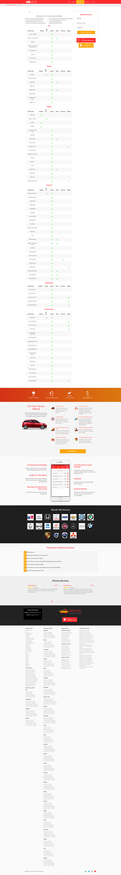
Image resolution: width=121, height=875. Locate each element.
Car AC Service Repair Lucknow (49, 778)
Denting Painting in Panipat (48, 843)
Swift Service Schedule (30, 672)
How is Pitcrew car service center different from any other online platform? (44, 567)
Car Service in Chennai (47, 660)
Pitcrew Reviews (60, 581)
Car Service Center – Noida (48, 827)
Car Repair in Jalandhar (47, 747)
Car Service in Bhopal (47, 642)
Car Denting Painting (29, 639)
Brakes (27, 652)
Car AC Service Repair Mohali (48, 797)
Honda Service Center (65, 635)
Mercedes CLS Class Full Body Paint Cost (86, 663)
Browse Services (85, 32)
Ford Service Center (65, 639)
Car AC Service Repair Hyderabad (49, 721)
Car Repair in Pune (46, 851)
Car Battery (28, 646)
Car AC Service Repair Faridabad (49, 683)
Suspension (28, 655)
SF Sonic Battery (29, 650)
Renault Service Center (65, 641)
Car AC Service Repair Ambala (31, 724)
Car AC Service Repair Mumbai (49, 807)
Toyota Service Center (65, 636)
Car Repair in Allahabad (30, 712)
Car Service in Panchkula (48, 831)
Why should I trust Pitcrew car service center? (37, 555)
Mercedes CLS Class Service (84, 630)
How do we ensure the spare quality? (35, 564)
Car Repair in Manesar (47, 785)
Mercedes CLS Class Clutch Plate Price (86, 635)
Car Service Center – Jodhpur (48, 760)
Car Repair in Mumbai (47, 804)
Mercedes (13, 5)
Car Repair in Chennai (47, 662)
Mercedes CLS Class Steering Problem (86, 651)
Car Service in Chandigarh (48, 651)
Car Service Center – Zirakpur (48, 865)
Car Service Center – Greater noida (49, 704)
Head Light (28, 657)
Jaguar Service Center (65, 653)
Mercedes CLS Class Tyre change (85, 657)
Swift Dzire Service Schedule (31, 673)
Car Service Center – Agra (30, 697)
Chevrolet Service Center (66, 640)
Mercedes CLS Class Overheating (85, 655)
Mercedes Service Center (66, 648)
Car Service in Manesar (47, 784)
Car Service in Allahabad (30, 710)
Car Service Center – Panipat (48, 846)
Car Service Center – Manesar (48, 789)
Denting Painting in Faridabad (49, 682)
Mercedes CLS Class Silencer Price (85, 656)
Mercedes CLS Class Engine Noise (85, 650)
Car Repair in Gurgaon (47, 709)
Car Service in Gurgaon (47, 708)
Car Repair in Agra (29, 693)
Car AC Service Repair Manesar (49, 788)
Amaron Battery (29, 648)
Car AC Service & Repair (30, 638)
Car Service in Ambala (30, 720)
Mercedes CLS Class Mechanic (84, 633)
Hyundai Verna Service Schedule (32, 679)
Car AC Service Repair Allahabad (31, 714)
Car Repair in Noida (47, 823)
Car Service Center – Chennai (48, 666)
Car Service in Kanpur (47, 765)
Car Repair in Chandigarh (48, 652)
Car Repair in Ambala (29, 721)
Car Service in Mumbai (47, 803)
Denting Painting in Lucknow (48, 777)
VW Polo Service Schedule (30, 682)
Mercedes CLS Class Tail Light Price (85, 660)
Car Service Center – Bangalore (49, 637)
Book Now (79, 1)
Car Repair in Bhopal (47, 643)
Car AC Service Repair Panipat (48, 845)
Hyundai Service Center (65, 633)
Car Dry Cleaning (29, 640)
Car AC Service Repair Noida (48, 826)
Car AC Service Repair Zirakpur (49, 864)
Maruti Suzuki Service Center (66, 632)
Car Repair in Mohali (47, 795)
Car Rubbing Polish (29, 642)
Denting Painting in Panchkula (49, 834)
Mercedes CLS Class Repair (84, 631)
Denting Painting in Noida (48, 824)
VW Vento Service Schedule (31, 684)
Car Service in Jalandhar (47, 746)
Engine (27, 660)
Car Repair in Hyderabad (48, 719)
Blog (69, 1)
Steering (27, 661)
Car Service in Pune (47, 850)
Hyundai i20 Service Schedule (31, 677)
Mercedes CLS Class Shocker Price (85, 639)
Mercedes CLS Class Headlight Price (86, 659)
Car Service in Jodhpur (47, 755)
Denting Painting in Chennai (48, 663)
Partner (73, 1)
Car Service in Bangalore (47, 632)
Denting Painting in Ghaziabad (49, 692)
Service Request (28, 630)
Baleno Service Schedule (30, 675)
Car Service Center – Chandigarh (49, 656)
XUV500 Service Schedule (30, 685)
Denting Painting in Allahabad (31, 713)
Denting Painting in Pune (48, 853)
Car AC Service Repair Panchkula (49, 835)
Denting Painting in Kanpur (48, 767)
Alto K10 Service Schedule (30, 671)
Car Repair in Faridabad (47, 681)
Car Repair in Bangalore (47, 633)
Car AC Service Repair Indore (48, 731)
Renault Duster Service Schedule (32, 681)
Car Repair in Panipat (47, 842)
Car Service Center (29, 634)
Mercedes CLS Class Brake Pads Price (86, 637)
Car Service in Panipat (47, 841)
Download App (28, 633)
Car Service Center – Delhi (48, 675)
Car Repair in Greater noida (48, 700)
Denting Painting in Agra (30, 694)
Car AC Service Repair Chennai (49, 664)
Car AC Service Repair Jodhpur (49, 759)
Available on (71, 619)
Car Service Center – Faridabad (49, 685)
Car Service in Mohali (47, 793)
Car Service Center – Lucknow (49, 779)
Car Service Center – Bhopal (48, 647)
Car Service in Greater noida (48, 698)
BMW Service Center (65, 647)
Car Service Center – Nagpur (48, 817)
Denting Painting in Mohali (48, 796)
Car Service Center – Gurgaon (48, 713)
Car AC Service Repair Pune (48, 854)
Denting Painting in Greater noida (49, 701)
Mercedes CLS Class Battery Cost (85, 644)
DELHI (56, 585)
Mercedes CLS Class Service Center (85, 661)
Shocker (27, 656)
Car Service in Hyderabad (48, 717)
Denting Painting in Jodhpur (48, 758)
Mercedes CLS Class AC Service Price (86, 648)
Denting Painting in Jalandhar (48, 748)
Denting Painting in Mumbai (48, 805)
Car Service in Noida (47, 822)
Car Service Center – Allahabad (31, 716)
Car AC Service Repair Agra (30, 695)
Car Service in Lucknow (47, 774)
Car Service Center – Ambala (31, 725)
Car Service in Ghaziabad (48, 689)
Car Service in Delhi (47, 670)
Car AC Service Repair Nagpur (48, 816)
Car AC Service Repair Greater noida (50, 702)
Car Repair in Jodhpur (47, 757)
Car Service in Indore (47, 727)
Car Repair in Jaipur (47, 738)
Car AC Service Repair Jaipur (48, 740)
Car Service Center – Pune (48, 855)
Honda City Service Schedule (31, 680)
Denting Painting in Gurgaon (48, 710)
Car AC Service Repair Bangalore (49, 636)
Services (87, 1)
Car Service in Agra (29, 691)
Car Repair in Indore (47, 728)
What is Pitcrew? (31, 552)
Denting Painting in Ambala (31, 722)
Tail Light (27, 659)
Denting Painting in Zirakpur (48, 862)
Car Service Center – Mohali (48, 798)
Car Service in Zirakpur (47, 860)
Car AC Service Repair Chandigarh (49, 655)
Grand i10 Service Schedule (31, 676)
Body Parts (28, 664)
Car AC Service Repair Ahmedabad (32, 705)
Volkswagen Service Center (66, 655)
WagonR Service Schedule (30, 669)
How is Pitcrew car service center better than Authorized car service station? (44, 561)
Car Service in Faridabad (47, 679)
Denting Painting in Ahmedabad (31, 703)
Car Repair (27, 637)
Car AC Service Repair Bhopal (48, 645)
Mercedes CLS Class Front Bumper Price (86, 640)
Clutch (27, 653)
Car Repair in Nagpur (47, 813)
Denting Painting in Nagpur (48, 815)
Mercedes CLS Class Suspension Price (86, 638)
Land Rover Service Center (66, 652)
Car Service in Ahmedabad (30, 701)
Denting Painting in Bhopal (48, 644)
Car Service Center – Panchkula (49, 836)
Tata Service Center (65, 637)
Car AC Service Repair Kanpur (48, 769)
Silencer (27, 663)
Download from (87, 45)
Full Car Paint (28, 644)
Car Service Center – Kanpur (48, 770)
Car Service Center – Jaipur (48, 742)
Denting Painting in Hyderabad (49, 720)
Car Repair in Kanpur (47, 766)
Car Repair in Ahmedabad (30, 702)
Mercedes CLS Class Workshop (85, 634)
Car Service (28, 635)
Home (8, 5)
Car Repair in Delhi (46, 671)
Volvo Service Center (65, 649)
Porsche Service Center (65, 651)
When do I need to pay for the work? (35, 570)
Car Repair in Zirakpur (47, 861)
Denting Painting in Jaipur (48, 739)
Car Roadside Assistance (30, 643)
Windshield (28, 665)
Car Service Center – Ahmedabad (32, 706)
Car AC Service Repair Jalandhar (49, 750)
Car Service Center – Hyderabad (49, 723)
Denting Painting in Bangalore (49, 635)
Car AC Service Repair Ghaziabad (49, 693)
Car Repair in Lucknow (47, 776)
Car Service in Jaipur (47, 736)
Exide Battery (28, 647)
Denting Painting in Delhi (48, 673)
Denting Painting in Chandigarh (49, 654)
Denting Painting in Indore (48, 729)
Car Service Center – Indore (48, 732)
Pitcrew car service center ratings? (34, 558)
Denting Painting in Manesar (48, 786)
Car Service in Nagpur (47, 812)
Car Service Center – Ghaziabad (49, 694)
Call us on (87, 40)
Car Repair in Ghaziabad (47, 690)
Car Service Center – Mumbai (48, 808)
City (93, 1)
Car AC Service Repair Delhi (48, 674)
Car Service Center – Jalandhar (49, 751)
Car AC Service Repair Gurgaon (49, 712)
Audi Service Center (65, 645)
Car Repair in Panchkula (47, 832)
